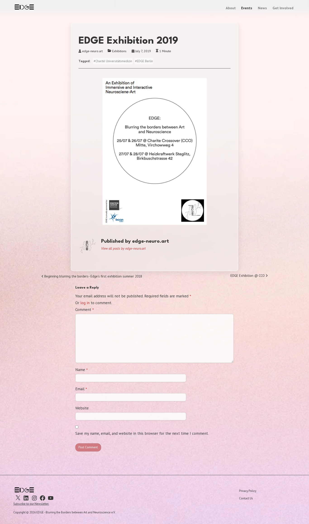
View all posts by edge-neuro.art (123, 248)
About (231, 8)
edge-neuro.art (92, 51)
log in (85, 302)
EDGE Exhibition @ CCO (248, 276)
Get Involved (283, 8)
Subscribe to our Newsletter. (31, 504)
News (262, 8)
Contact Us (246, 498)
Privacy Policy (247, 491)
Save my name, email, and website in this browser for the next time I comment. (142, 433)
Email (81, 389)
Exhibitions (119, 51)
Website (82, 408)
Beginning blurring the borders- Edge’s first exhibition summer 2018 (92, 277)
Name (81, 370)
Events (246, 8)
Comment (84, 310)
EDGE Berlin (145, 61)
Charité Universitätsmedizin (113, 61)
